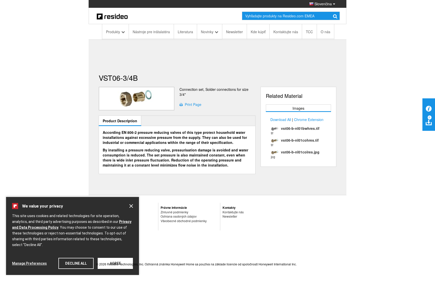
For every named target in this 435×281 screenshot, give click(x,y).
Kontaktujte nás (285, 31)
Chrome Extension (308, 119)
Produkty (113, 31)
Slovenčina (322, 3)
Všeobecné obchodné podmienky (184, 221)
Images (298, 108)
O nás (325, 31)
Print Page (192, 104)
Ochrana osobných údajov (179, 216)
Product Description (120, 120)
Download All (280, 119)
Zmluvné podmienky (174, 212)
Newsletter (234, 31)
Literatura (185, 31)
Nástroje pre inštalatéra (151, 31)
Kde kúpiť (258, 31)
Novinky (207, 31)
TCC (309, 31)
